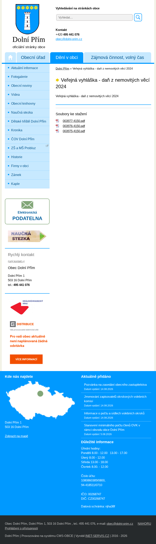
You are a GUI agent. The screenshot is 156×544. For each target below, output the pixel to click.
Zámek (16, 175)
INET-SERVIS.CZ (97, 535)
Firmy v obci (20, 166)
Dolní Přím (62, 68)
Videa (15, 94)
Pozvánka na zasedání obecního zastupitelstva (115, 384)
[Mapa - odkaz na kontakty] (40, 400)
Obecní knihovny (23, 103)
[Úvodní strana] (10, 57)
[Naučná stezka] (27, 236)
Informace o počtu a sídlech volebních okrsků (114, 413)
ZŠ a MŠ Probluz (23, 148)
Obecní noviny (21, 85)
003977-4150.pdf (74, 121)
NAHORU (144, 523)
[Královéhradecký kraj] (27, 306)
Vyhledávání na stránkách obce (78, 8)
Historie (16, 157)
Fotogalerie (19, 76)
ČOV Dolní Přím (22, 139)
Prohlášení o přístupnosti (21, 528)
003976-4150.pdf (74, 126)
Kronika (16, 130)
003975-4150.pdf (74, 131)
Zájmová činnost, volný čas (117, 57)
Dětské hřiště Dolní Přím (28, 121)
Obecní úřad (33, 57)
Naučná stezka (22, 112)
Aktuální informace (24, 68)
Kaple (15, 184)
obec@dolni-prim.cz (69, 39)
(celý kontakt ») (16, 261)
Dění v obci (67, 57)
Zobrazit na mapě (16, 436)
